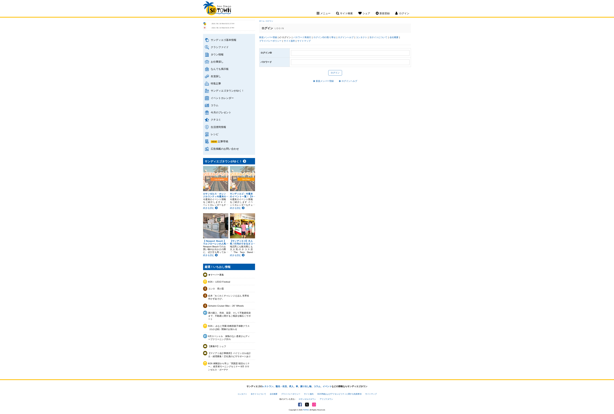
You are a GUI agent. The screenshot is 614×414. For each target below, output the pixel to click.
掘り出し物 (305, 386)
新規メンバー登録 (268, 37)
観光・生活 (281, 386)
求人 (291, 386)
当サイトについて (378, 37)
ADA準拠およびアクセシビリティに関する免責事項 (339, 394)
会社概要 (394, 37)
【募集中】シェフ (217, 346)
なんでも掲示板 (220, 68)
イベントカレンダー (222, 98)
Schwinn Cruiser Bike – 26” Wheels (226, 305)
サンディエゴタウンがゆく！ (227, 90)
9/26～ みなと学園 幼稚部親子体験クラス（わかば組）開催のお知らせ (229, 327)
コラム (214, 105)
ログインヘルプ (346, 37)
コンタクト (361, 37)
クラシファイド (220, 47)
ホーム (261, 21)
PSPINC (306, 410)
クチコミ (216, 119)
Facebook (300, 404)
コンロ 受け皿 (216, 288)
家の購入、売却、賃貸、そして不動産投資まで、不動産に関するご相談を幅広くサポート (229, 316)
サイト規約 (289, 41)
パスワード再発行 (302, 37)
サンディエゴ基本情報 (223, 39)
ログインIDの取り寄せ (324, 37)
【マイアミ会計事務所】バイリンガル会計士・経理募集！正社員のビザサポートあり (229, 355)
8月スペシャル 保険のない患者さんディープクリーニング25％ (229, 338)
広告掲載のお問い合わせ (225, 148)
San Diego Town (217, 9)
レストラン (267, 386)
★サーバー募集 (216, 274)
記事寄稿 (223, 141)
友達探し (216, 76)
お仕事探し (217, 61)
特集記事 (216, 83)
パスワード (266, 62)
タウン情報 (217, 54)
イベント (327, 386)
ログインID (266, 52)
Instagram (314, 404)
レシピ (214, 134)
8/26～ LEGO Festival (219, 281)
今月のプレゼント (221, 112)
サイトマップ (304, 41)
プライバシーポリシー (270, 41)
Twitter (307, 404)
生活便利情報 (218, 127)
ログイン (269, 21)
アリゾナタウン (326, 399)
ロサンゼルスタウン (307, 399)
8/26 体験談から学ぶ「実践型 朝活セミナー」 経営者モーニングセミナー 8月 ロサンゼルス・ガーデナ (229, 366)
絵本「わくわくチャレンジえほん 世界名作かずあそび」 (228, 297)
